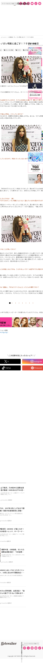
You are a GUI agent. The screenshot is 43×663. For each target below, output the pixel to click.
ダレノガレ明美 (9, 50)
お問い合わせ (21, 647)
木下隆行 (27, 50)
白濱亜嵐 (35, 50)
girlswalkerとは (22, 644)
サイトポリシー (21, 649)
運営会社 (21, 642)
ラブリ (18, 50)
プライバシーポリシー (21, 651)
